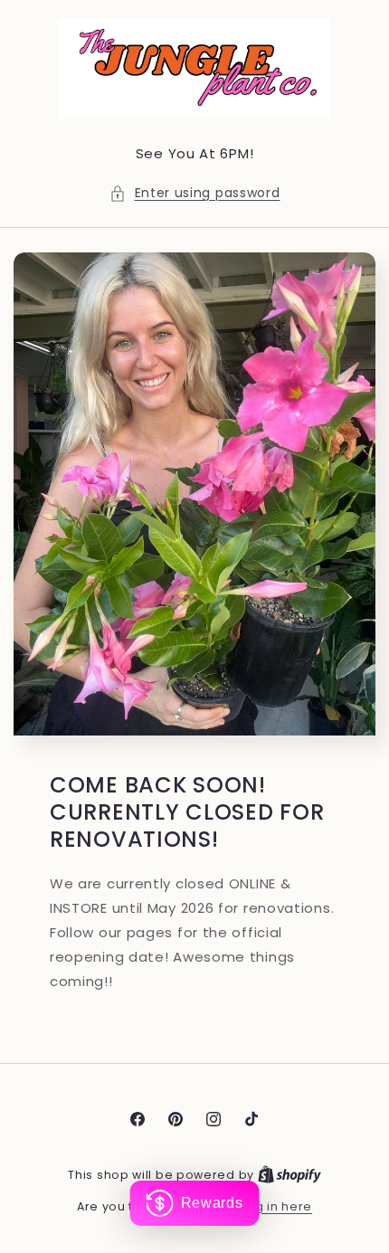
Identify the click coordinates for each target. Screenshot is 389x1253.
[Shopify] (289, 1174)
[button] (194, 193)
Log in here (276, 1206)
